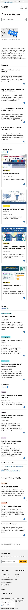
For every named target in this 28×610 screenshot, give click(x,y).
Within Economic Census (8, 19)
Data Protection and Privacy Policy (9, 600)
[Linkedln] (6, 593)
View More (3, 152)
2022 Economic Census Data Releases (12, 466)
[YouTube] (9, 593)
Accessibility (21, 600)
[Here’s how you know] (14, 1)
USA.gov (18, 603)
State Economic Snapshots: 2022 (10, 471)
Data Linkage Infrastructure (18, 598)
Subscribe (23, 561)
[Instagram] (11, 593)
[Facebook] (2, 593)
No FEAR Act (18, 601)
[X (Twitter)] (4, 593)
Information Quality (5, 598)
